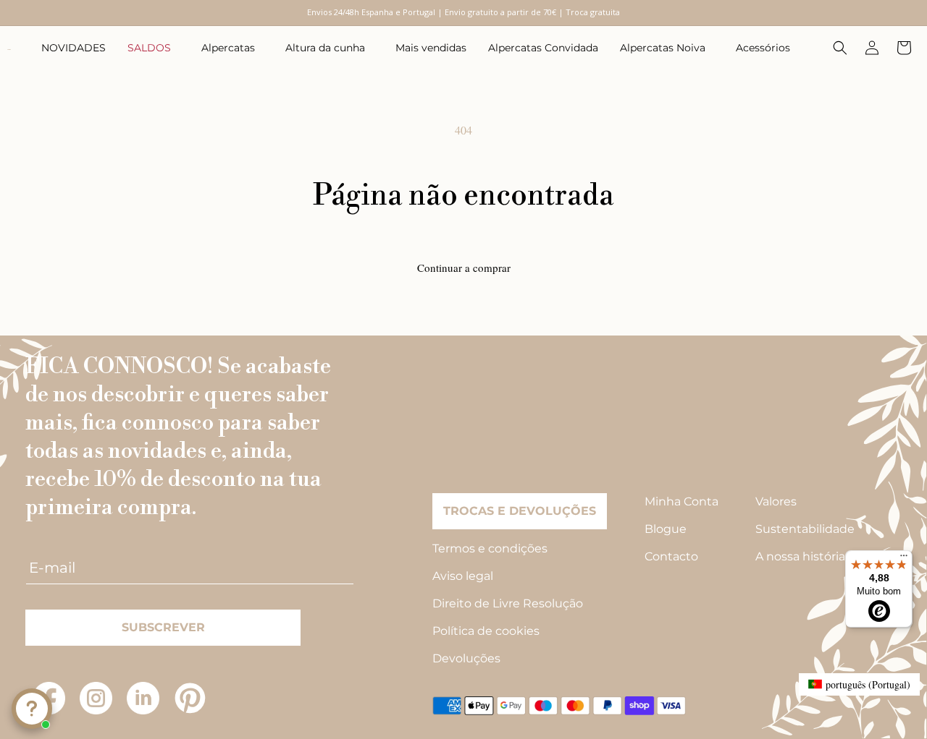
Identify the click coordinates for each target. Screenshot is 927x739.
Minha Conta (681, 501)
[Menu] (904, 559)
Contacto (671, 556)
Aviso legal (462, 576)
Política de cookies (486, 631)
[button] (153, 47)
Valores (776, 501)
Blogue (666, 529)
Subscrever (163, 627)
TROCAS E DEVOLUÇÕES (519, 511)
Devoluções (466, 658)
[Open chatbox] (32, 708)
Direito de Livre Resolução (507, 603)
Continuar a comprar (464, 267)
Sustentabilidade (805, 529)
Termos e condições (490, 548)
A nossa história (800, 556)
